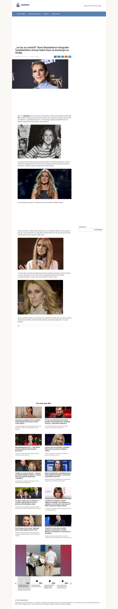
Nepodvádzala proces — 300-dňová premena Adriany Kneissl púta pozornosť (27, 449)
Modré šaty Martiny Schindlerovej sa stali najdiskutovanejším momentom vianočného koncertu (58, 474)
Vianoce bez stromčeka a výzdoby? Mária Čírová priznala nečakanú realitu (57, 449)
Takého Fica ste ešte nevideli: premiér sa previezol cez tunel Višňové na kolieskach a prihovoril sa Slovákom (58, 530)
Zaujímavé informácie (34, 14)
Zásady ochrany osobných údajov (92, 5)
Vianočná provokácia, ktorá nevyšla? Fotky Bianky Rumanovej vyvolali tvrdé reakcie (28, 421)
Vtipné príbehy (56, 14)
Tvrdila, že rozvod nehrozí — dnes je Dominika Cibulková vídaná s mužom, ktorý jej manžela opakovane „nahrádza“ (28, 475)
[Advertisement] (59, 30)
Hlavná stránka (21, 14)
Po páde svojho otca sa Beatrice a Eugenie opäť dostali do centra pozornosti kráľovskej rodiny (27, 502)
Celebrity (45, 14)
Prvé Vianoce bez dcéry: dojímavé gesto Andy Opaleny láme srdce (27, 529)
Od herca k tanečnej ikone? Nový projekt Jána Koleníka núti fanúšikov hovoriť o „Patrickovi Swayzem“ (57, 421)
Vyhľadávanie (82, 227)
